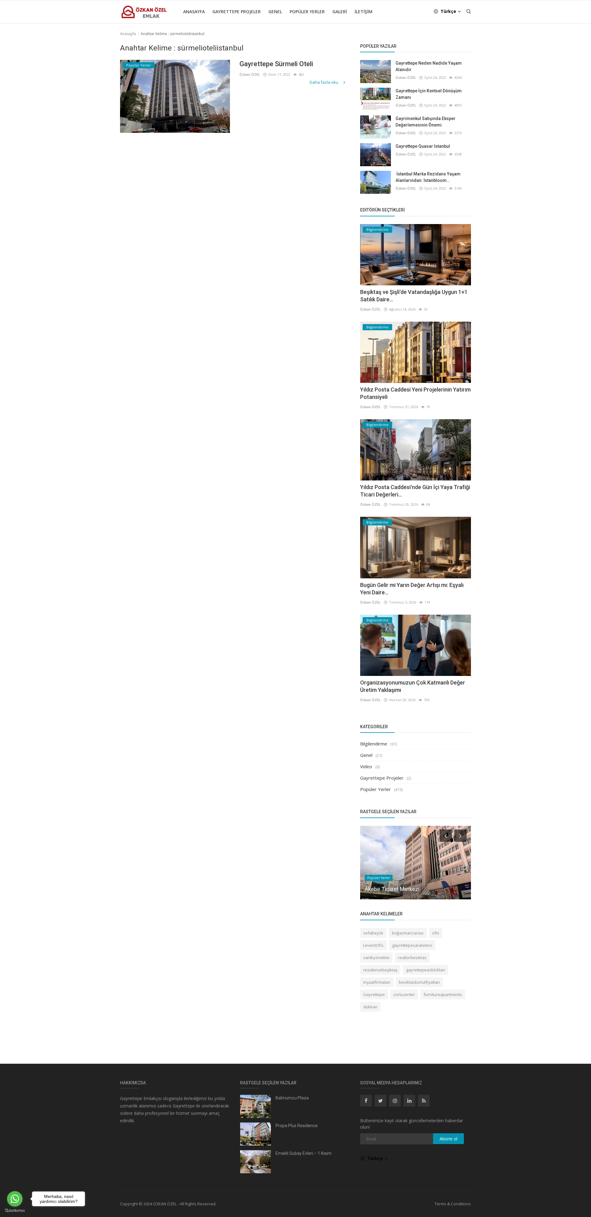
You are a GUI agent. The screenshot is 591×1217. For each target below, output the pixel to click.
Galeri (339, 11)
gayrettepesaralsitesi (412, 945)
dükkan (370, 1007)
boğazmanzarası (408, 933)
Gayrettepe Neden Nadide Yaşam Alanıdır (429, 66)
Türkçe (448, 11)
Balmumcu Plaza (292, 1097)
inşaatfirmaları (376, 982)
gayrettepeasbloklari (425, 970)
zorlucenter (404, 994)
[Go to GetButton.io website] (15, 1211)
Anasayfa (194, 11)
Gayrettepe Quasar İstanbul (423, 146)
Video (366, 766)
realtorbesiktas (412, 957)
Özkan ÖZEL (249, 74)
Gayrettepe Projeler (236, 11)
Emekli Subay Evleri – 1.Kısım (303, 1153)
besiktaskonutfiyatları (419, 982)
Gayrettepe (374, 994)
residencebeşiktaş (380, 970)
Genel (275, 11)
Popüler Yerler (307, 11)
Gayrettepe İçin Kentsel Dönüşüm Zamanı (429, 94)
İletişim (363, 11)
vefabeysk (373, 933)
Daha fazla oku (324, 82)
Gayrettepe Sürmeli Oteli (276, 64)
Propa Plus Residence (296, 1125)
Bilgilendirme (373, 744)
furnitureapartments (443, 994)
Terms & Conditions (453, 1204)
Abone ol (448, 1139)
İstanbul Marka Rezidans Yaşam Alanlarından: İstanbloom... (428, 177)
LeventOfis (373, 945)
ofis (435, 933)
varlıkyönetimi (376, 957)
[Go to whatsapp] (14, 1199)
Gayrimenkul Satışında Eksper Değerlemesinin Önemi (426, 121)
